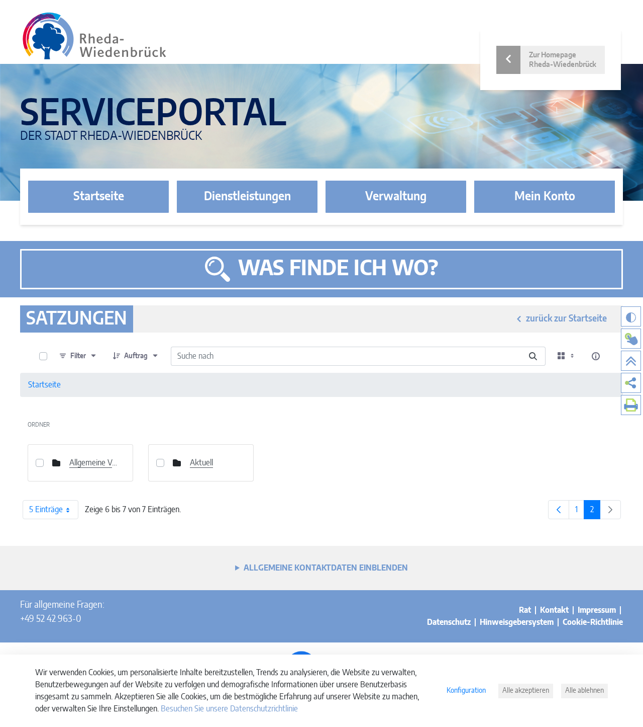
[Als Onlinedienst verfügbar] (631, 339)
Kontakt (554, 610)
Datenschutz (449, 622)
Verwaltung (395, 197)
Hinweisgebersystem (517, 622)
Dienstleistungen (247, 197)
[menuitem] (631, 383)
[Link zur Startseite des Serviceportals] (94, 36)
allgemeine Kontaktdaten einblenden (326, 568)
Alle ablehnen (584, 690)
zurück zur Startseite (566, 319)
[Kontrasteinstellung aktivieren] (631, 316)
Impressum (597, 610)
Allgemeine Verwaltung (93, 463)
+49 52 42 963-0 (50, 619)
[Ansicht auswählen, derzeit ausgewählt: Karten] (567, 356)
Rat (525, 610)
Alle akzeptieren (525, 690)
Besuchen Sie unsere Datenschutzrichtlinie (229, 709)
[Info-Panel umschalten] (596, 356)
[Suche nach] (533, 356)
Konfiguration (466, 690)
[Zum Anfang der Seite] (631, 361)
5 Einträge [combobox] (46, 510)
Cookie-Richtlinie (593, 622)
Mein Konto (544, 197)
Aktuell (201, 463)
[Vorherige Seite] (558, 509)
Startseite (98, 197)
